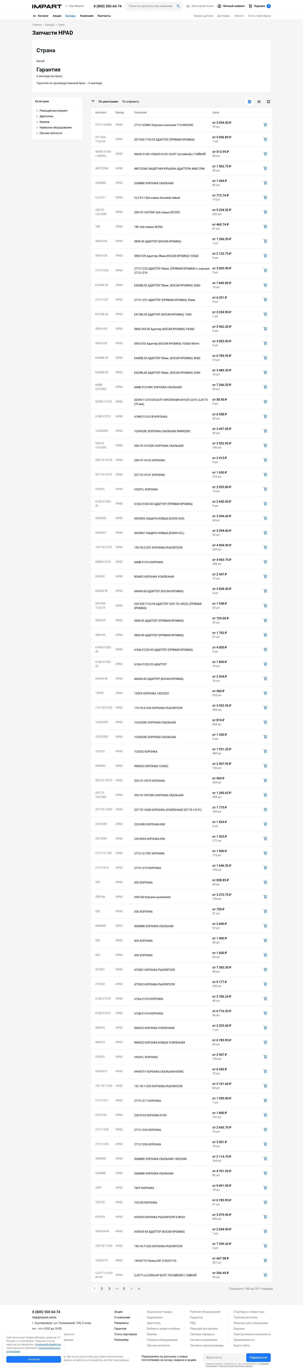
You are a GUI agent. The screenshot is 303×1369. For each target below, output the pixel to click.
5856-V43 (101, 328)
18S (97, 226)
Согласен (34, 1359)
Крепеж (152, 1334)
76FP (98, 1187)
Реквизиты (121, 1323)
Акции (57, 16)
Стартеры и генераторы (249, 1311)
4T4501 (100, 969)
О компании (122, 1317)
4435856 (100, 518)
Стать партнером (125, 1334)
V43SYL (100, 1056)
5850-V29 (101, 255)
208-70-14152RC (101, 445)
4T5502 (100, 984)
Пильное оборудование (162, 1339)
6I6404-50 (101, 591)
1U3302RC (101, 736)
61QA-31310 (103, 998)
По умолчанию (108, 101)
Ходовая (239, 1328)
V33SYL (100, 489)
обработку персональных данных (236, 1366)
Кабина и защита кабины (163, 1328)
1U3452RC (101, 431)
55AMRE (100, 1173)
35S (97, 911)
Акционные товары (159, 1311)
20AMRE (100, 183)
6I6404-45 (101, 678)
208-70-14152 (103, 460)
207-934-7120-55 (100, 139)
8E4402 (100, 576)
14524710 (101, 1260)
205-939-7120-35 (100, 605)
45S (97, 955)
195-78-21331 (103, 547)
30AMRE (100, 1158)
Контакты (104, 16)
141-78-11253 (103, 1086)
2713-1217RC (103, 853)
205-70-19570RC (101, 795)
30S (97, 882)
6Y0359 (100, 1216)
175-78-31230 (103, 707)
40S (97, 940)
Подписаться (258, 1357)
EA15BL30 (101, 314)
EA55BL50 (101, 285)
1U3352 (100, 751)
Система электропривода (207, 1345)
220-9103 (101, 1115)
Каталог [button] (43, 16)
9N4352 (100, 1027)
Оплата (239, 16)
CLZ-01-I (100, 197)
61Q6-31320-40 (103, 503)
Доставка (223, 16)
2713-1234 (102, 1129)
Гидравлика (155, 1317)
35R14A (100, 896)
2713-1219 (102, 867)
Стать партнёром (259, 16)
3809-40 (100, 635)
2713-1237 (102, 299)
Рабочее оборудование (205, 1311)
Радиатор (196, 1317)
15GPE (99, 693)
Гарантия (120, 1328)
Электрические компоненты (252, 1334)
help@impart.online (44, 1317)
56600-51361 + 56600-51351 (103, 154)
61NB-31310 (103, 416)
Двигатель (154, 1323)
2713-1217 (102, 1100)
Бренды (70, 16)
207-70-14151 (103, 474)
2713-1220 (102, 270)
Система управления (203, 1339)
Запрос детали (203, 16)
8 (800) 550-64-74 (46, 1312)
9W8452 (100, 765)
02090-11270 (103, 401)
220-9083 (101, 824)
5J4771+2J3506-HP (104, 1275)
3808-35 (100, 620)
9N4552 (100, 1042)
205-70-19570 (103, 780)
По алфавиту (130, 101)
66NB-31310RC (101, 387)
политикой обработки (48, 1344)
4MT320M (101, 168)
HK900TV (101, 1071)
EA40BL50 (101, 357)
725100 (100, 1202)
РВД (193, 1323)
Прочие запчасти (158, 1345)
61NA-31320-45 (103, 649)
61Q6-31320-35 (103, 664)
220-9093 (101, 838)
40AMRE (100, 926)
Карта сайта (242, 1345)
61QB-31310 (103, 1013)
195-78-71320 (103, 1246)
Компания (86, 16)
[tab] (249, 101)
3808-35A (101, 241)
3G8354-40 (102, 1231)
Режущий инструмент (204, 1328)
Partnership (121, 1339)
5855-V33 (101, 343)
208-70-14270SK (101, 212)
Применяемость (244, 1339)
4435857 (100, 532)
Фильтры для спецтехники (251, 1323)
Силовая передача (202, 1334)
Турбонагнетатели (245, 1317)
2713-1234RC (103, 124)
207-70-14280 (103, 809)
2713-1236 (102, 1144)
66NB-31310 (103, 561)
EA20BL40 (101, 372)
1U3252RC (101, 722)
